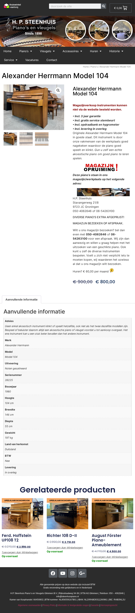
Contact (51, 60)
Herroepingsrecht (109, 605)
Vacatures (31, 60)
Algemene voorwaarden (29, 605)
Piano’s (23, 51)
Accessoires (71, 51)
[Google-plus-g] (82, 573)
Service (9, 60)
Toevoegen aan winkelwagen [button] (20, 552)
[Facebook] (53, 573)
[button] (58, 90)
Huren (94, 51)
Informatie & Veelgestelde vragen (73, 605)
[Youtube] (62, 573)
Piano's (94, 66)
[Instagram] (72, 573)
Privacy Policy (49, 605)
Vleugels (45, 51)
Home (7, 51)
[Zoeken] (103, 6)
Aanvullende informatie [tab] (21, 299)
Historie (114, 51)
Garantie (95, 605)
